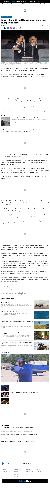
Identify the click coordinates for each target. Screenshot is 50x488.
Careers (39, 471)
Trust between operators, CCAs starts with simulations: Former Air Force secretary (16, 301)
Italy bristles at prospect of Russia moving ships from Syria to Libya (27, 117)
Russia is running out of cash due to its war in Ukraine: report (17, 431)
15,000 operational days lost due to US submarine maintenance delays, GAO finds (22, 438)
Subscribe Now (17, 469)
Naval (31, 1)
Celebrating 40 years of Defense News (10, 311)
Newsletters (16, 471)
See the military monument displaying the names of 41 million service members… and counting (27, 399)
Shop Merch (16, 476)
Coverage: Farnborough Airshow (13, 3)
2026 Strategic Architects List (28, 3)
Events (15, 473)
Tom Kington (5, 25)
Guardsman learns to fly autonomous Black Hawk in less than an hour (17, 322)
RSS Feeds (16, 474)
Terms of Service (6, 471)
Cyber (39, 1)
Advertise (28, 469)
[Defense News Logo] (16, 1)
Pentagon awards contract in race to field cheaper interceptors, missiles (20, 434)
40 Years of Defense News (40, 3)
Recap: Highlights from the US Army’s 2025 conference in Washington (15, 332)
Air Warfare (23, 1)
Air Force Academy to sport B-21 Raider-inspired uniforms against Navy (23, 386)
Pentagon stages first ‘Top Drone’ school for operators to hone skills (16, 342)
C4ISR (42, 1)
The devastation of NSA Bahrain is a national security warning (17, 427)
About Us (39, 469)
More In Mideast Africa (7, 298)
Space (35, 1)
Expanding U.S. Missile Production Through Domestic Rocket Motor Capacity (24, 392)
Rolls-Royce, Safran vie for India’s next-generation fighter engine (18, 441)
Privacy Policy (5, 469)
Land (28, 1)
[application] (25, 368)
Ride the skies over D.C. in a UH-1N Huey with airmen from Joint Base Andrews (18, 382)
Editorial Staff (29, 474)
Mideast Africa (6, 17)
